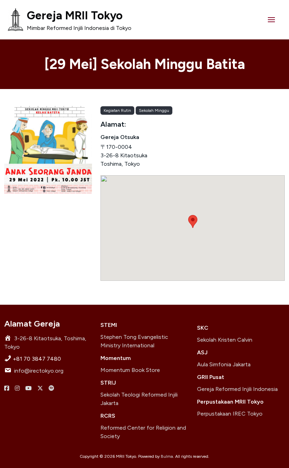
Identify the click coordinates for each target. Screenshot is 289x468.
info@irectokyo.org (38, 370)
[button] (271, 20)
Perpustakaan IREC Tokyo (230, 413)
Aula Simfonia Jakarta (224, 364)
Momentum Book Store (130, 370)
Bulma (167, 456)
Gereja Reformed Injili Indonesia (237, 389)
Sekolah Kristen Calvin (224, 339)
